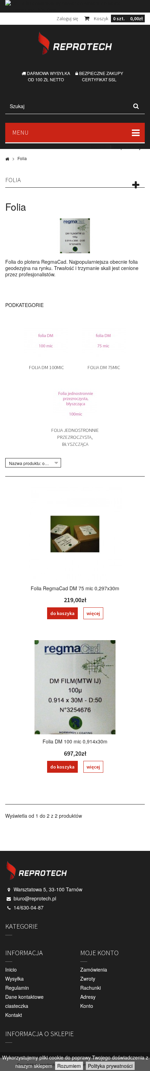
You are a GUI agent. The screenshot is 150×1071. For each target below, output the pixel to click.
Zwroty (87, 978)
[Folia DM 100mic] (46, 340)
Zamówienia (93, 969)
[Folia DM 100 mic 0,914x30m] (75, 687)
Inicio (11, 969)
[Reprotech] (75, 43)
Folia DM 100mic (46, 367)
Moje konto (99, 952)
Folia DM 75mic (104, 367)
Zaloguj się (67, 18)
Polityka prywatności (110, 1065)
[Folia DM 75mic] (103, 340)
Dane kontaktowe (24, 996)
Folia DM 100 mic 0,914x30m (75, 741)
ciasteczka (16, 1005)
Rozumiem (69, 1065)
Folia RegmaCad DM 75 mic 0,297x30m (75, 588)
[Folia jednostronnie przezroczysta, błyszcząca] (75, 403)
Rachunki (90, 987)
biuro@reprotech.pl (35, 898)
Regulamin (17, 987)
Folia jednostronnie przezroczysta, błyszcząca (75, 437)
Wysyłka (14, 978)
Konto (86, 1005)
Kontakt (99, 146)
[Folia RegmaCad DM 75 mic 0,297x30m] (75, 534)
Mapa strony (127, 146)
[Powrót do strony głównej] (7, 158)
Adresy (88, 996)
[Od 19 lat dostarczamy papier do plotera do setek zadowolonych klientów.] (75, 6)
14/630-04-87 (29, 907)
